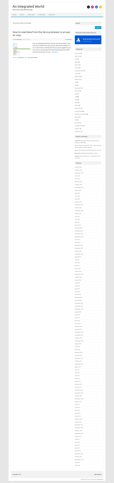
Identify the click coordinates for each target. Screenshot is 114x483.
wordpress (77, 131)
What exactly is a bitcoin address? (83, 147)
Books (14, 14)
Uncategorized (78, 125)
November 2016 (79, 393)
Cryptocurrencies (79, 70)
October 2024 (78, 184)
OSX (76, 102)
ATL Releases (41, 14)
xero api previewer (32, 57)
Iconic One (83, 479)
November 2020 (79, 274)
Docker (76, 73)
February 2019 (78, 326)
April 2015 (77, 448)
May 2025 (77, 178)
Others (76, 105)
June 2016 (77, 407)
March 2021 (78, 268)
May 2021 (77, 265)
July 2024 (77, 193)
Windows (77, 128)
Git (75, 82)
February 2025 (78, 181)
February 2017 (78, 384)
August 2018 (78, 343)
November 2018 (79, 335)
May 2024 (77, 199)
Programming (78, 111)
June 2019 (77, 314)
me (75, 96)
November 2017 (79, 358)
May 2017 (77, 375)
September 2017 (79, 364)
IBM (76, 85)
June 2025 (77, 175)
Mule (76, 99)
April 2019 (77, 320)
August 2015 (78, 436)
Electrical (77, 76)
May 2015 (77, 445)
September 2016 (79, 398)
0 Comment (68, 39)
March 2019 (78, 323)
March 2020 (78, 294)
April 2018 (77, 349)
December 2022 (79, 230)
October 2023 (78, 207)
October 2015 (78, 430)
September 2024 (79, 187)
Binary (76, 62)
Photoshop (78, 108)
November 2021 (79, 248)
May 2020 (77, 288)
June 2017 (77, 372)
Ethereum (77, 79)
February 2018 (78, 352)
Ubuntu (77, 122)
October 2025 (78, 170)
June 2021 (77, 262)
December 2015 (79, 424)
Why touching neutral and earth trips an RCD (89, 150)
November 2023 (79, 204)
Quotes (22, 14)
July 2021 (77, 259)
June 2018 (77, 346)
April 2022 (77, 242)
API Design (77, 53)
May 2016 (77, 410)
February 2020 (78, 297)
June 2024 (77, 196)
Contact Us (52, 14)
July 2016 (77, 404)
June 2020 (77, 285)
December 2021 (79, 245)
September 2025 (79, 173)
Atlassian (77, 56)
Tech (76, 119)
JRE (76, 93)
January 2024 (78, 202)
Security (77, 117)
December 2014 (79, 453)
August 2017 (78, 367)
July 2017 (77, 369)
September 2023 (79, 210)
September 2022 (79, 236)
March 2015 (78, 450)
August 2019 (78, 312)
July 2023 (77, 216)
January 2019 (78, 329)
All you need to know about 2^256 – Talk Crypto (87, 145)
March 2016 (78, 416)
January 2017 (78, 387)
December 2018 (79, 332)
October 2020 (78, 277)
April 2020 (77, 291)
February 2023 (78, 228)
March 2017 (78, 381)
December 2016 (79, 390)
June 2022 (77, 239)
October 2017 (78, 361)
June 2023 (77, 219)
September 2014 (79, 459)
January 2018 (78, 355)
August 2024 (78, 190)
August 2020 (78, 280)
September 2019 (79, 309)
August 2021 (78, 256)
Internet (77, 91)
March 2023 (78, 225)
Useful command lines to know (90, 153)
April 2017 (77, 378)
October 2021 (78, 251)
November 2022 (79, 233)
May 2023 (77, 222)
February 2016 (78, 419)
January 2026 (78, 167)
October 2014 (78, 456)
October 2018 (78, 338)
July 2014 (77, 462)
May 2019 (77, 317)
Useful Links (31, 14)
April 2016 (77, 413)
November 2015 (79, 427)
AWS (76, 59)
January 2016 (78, 422)
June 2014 (77, 465)
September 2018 (79, 341)
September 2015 (79, 433)
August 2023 (78, 213)
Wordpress (100, 479)
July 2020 (77, 283)
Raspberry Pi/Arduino (80, 114)
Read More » (55, 52)
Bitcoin (76, 65)
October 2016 (78, 395)
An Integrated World (28, 6)
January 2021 (78, 271)
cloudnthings (18, 39)
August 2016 (78, 401)
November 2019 (79, 306)
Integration (21, 57)
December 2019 (79, 303)
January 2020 (78, 300)
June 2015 (77, 442)
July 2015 (77, 439)
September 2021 (79, 254)
